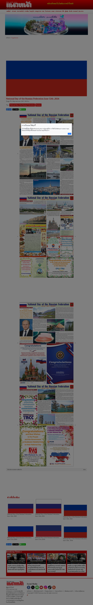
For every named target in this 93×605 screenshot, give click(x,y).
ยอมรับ (69, 133)
